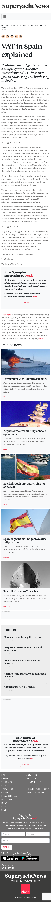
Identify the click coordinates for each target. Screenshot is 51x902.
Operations (7, 789)
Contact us (31, 775)
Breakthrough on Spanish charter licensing (24, 485)
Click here (6, 314)
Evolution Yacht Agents (12, 263)
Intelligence (8, 799)
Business (6, 779)
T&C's (28, 785)
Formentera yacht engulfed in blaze (25, 378)
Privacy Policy (33, 782)
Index (4, 803)
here (41, 338)
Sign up (25, 302)
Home (4, 775)
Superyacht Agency (36, 792)
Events (5, 806)
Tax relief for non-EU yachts (20, 591)
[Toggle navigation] (4, 16)
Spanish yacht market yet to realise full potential (24, 540)
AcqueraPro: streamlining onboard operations (25, 432)
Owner (4, 792)
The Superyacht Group (37, 789)
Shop (3, 810)
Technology (7, 782)
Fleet (4, 785)
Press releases (9, 796)
